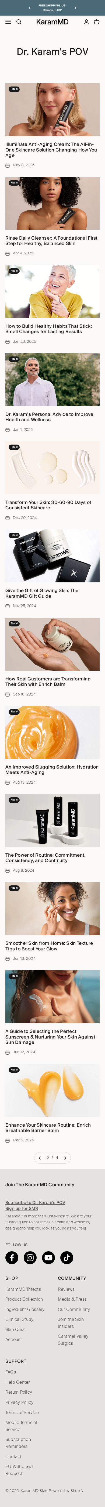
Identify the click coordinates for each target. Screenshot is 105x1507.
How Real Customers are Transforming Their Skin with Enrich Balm (48, 681)
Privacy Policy (19, 1402)
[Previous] (29, 7)
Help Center (17, 1382)
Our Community (74, 1309)
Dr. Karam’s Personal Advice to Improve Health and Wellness (49, 417)
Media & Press (72, 1299)
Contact (13, 1457)
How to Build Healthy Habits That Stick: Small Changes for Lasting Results (48, 328)
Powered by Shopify (66, 1491)
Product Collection (24, 1299)
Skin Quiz (14, 1330)
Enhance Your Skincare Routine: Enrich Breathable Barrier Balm (48, 1127)
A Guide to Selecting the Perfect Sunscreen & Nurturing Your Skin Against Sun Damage (50, 1036)
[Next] (75, 7)
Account (13, 1339)
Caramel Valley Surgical (73, 1340)
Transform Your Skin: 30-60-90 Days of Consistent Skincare (48, 505)
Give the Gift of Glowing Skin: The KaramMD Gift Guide (42, 593)
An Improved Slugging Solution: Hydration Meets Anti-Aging (52, 769)
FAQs (10, 1372)
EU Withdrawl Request (19, 1470)
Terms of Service (22, 1413)
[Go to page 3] (65, 1158)
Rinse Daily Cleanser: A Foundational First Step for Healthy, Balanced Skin (51, 240)
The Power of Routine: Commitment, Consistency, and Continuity (45, 857)
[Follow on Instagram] (30, 1257)
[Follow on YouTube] (48, 1257)
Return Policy (18, 1392)
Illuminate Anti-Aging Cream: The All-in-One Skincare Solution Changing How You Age (51, 149)
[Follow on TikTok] (66, 1257)
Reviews (66, 1289)
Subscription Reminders (18, 1443)
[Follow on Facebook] (12, 1257)
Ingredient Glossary (25, 1309)
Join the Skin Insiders (71, 1323)
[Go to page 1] (40, 1158)
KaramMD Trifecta (23, 1289)
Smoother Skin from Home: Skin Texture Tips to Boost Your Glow (49, 945)
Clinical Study (19, 1319)
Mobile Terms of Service (21, 1426)
